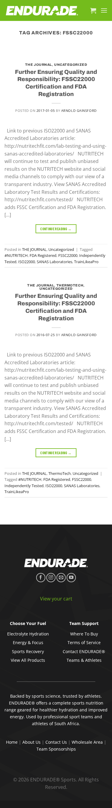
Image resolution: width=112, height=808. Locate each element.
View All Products (28, 660)
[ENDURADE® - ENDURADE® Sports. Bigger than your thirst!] (41, 10)
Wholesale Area (87, 742)
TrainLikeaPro (86, 261)
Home (12, 742)
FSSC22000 (67, 255)
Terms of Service (84, 642)
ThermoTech (70, 285)
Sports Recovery (28, 651)
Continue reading (56, 229)
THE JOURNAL (38, 64)
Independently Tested (24, 485)
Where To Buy (84, 634)
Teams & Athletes (84, 660)
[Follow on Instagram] (51, 577)
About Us (31, 742)
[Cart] (93, 10)
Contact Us (56, 742)
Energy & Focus (28, 642)
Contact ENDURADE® (84, 651)
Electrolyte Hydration (28, 634)
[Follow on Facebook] (40, 577)
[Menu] (104, 10)
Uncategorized (70, 64)
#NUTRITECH (16, 255)
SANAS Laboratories (54, 261)
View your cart (56, 598)
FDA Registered (43, 255)
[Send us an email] (61, 577)
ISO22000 (26, 261)
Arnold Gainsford (79, 110)
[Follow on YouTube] (71, 577)
